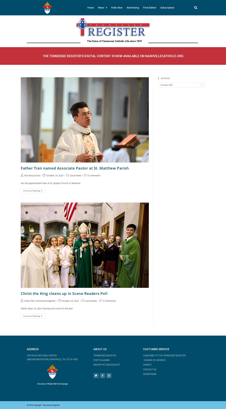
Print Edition (149, 7)
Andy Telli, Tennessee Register (40, 300)
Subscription (167, 7)
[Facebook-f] (102, 375)
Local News (75, 175)
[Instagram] (108, 375)
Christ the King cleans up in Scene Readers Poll (64, 293)
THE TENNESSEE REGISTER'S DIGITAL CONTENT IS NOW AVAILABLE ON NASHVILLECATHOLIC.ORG (113, 56)
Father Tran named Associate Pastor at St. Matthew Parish (75, 168)
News (101, 7)
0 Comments (93, 175)
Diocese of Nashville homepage (52, 384)
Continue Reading (34, 190)
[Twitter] (96, 375)
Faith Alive (117, 7)
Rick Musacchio (32, 175)
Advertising (133, 7)
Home (90, 7)
